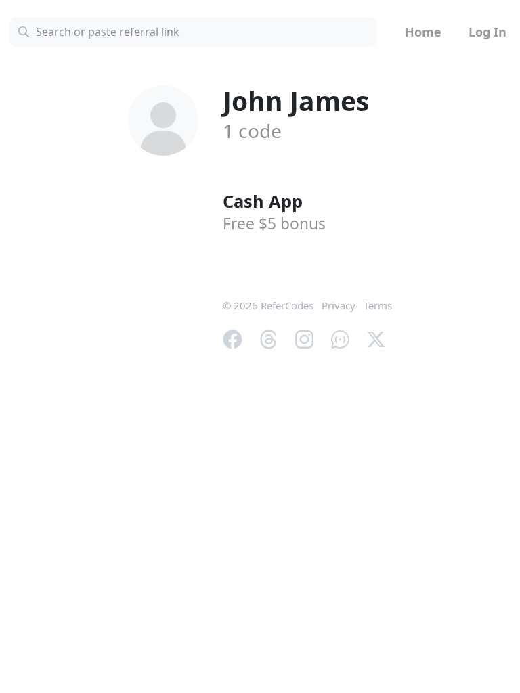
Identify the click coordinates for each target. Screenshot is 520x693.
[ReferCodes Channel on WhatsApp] (340, 337)
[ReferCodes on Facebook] (232, 337)
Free (274, 223)
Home (423, 32)
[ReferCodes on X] (376, 337)
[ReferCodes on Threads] (268, 337)
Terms (378, 305)
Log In (487, 32)
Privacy (338, 305)
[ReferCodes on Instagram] (304, 337)
